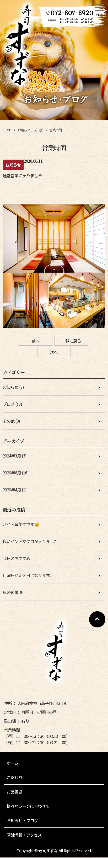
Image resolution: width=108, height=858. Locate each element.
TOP (8, 129)
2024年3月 (12, 455)
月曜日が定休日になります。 (28, 575)
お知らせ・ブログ (30, 129)
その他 (8, 421)
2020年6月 (12, 472)
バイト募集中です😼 (21, 524)
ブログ (8, 404)
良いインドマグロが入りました (30, 541)
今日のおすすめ (16, 558)
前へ (36, 341)
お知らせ (10, 387)
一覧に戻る (71, 341)
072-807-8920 (65, 15)
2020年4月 (12, 489)
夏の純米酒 (12, 592)
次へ (54, 352)
